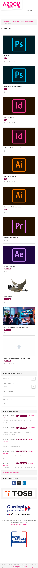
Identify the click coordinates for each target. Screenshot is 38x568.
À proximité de (9, 383)
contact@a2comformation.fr (20, 566)
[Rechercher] (33, 378)
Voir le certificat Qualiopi (19, 524)
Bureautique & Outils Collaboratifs (22, 21)
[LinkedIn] (24, 483)
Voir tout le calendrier (12, 472)
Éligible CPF (8, 391)
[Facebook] (14, 483)
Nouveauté (8, 399)
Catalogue (6, 21)
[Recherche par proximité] (33, 386)
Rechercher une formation (13, 373)
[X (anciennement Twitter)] (19, 483)
